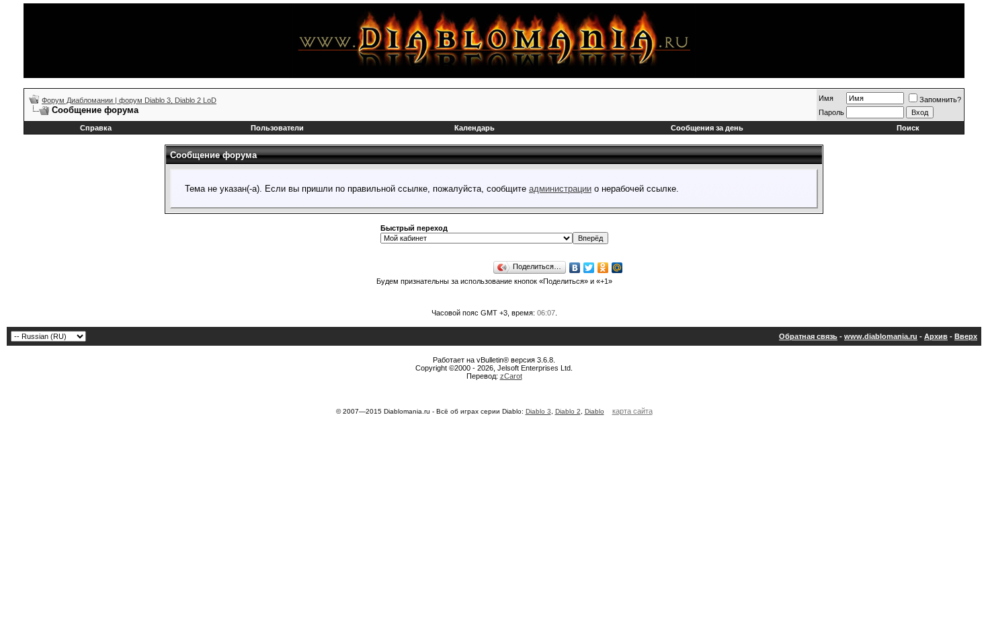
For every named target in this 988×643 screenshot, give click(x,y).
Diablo (594, 411)
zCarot (511, 376)
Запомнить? (940, 100)
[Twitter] (589, 267)
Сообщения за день (707, 128)
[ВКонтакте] (575, 267)
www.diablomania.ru (880, 336)
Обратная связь (808, 336)
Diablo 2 (568, 411)
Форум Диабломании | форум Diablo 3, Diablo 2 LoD (129, 100)
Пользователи (277, 128)
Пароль (831, 112)
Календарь (474, 128)
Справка (96, 128)
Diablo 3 (538, 411)
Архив (936, 336)
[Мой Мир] (617, 267)
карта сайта (632, 411)
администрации (560, 189)
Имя (826, 98)
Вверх (965, 336)
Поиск (908, 128)
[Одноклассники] (603, 267)
